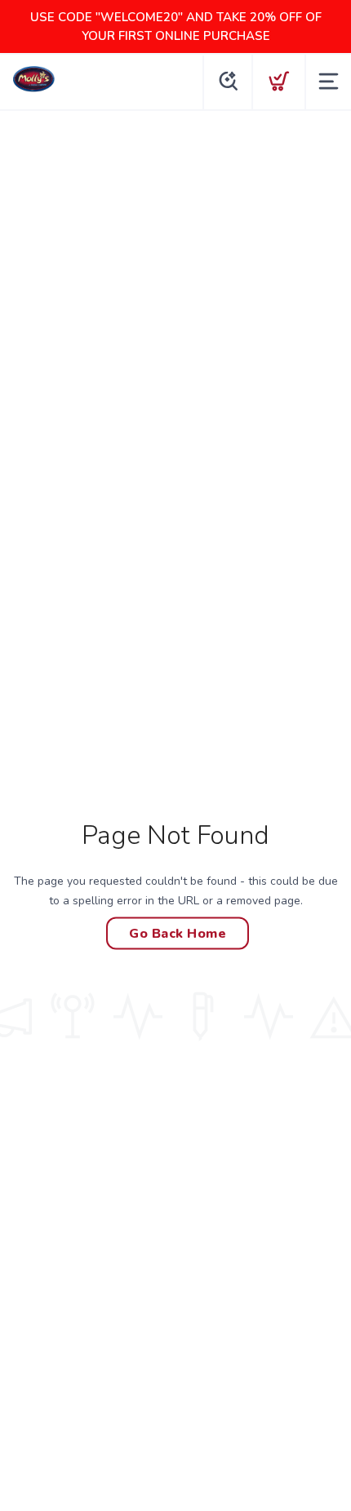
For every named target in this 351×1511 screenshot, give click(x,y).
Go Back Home (177, 933)
